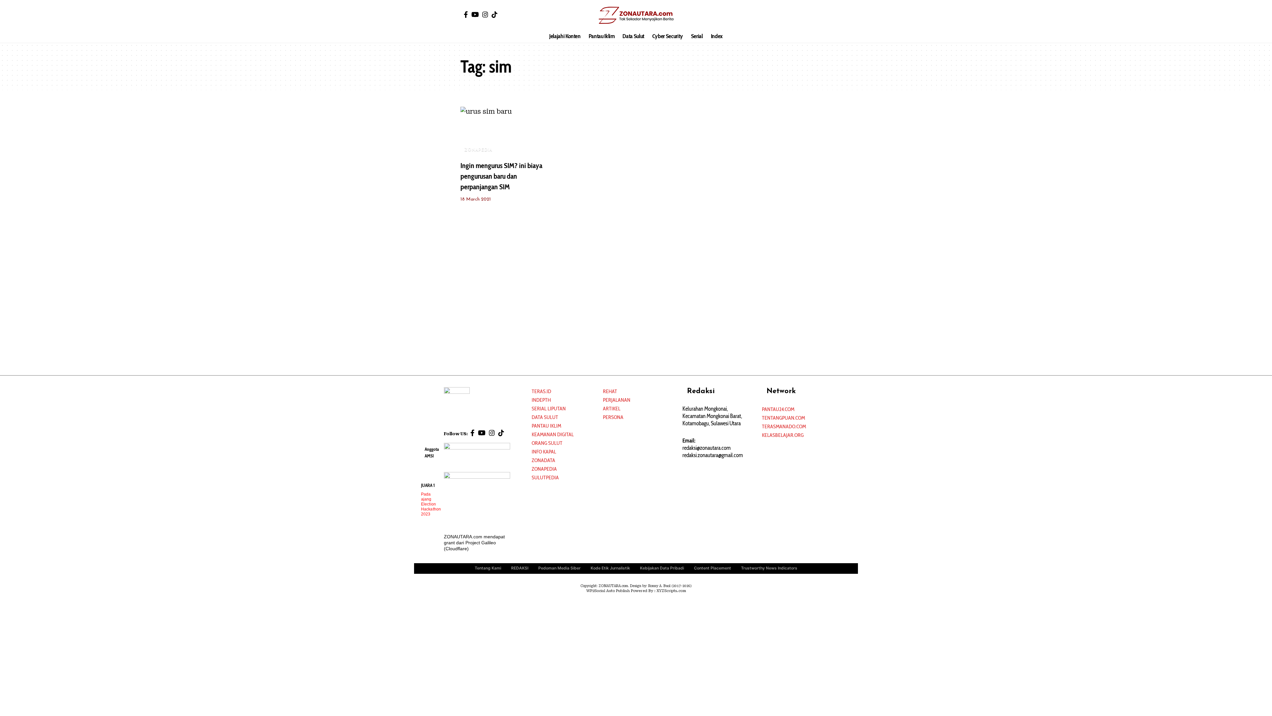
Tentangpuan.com (783, 418)
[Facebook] (466, 14)
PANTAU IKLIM (546, 426)
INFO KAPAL (544, 451)
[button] (806, 15)
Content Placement (712, 568)
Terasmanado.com (784, 426)
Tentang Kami (488, 568)
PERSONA (613, 417)
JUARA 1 (428, 485)
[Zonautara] (636, 15)
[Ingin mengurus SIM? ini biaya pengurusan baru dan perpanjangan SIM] (501, 131)
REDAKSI (519, 568)
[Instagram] (485, 14)
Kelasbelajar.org (783, 435)
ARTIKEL (611, 408)
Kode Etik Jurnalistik (610, 568)
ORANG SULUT (547, 443)
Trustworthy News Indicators (769, 568)
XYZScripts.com (671, 591)
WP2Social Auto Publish (608, 591)
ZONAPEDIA (478, 150)
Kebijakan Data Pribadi (662, 568)
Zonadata (543, 460)
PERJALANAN (616, 400)
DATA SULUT (545, 417)
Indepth (541, 400)
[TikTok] (494, 14)
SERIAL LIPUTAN (549, 408)
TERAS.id (541, 391)
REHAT (610, 391)
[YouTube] (475, 14)
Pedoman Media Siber (559, 568)
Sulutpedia (545, 477)
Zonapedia (544, 469)
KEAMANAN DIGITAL (553, 434)
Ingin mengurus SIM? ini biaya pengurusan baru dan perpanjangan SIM (501, 176)
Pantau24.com (778, 409)
